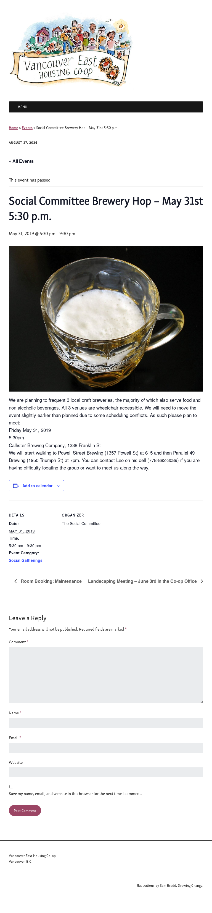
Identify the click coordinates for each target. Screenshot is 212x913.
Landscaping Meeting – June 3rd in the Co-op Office (143, 581)
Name (15, 712)
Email (15, 737)
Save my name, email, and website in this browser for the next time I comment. (75, 793)
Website (16, 762)
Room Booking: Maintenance (51, 581)
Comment (18, 641)
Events (27, 127)
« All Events (21, 161)
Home (13, 127)
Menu (22, 106)
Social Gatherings (26, 560)
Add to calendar (37, 485)
